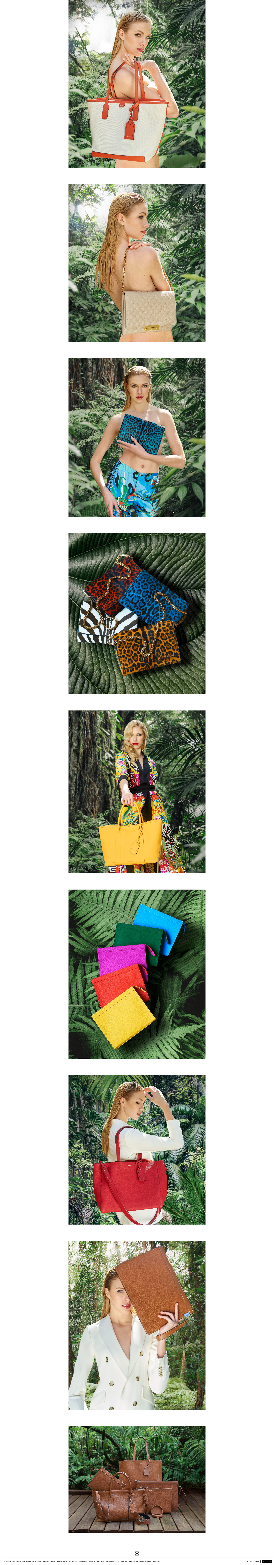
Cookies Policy (156, 1561)
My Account (264, 3)
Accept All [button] (267, 1561)
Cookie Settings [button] (253, 1561)
